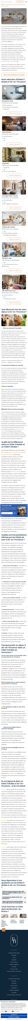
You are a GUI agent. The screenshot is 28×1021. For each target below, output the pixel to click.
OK (14, 513)
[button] (6, 506)
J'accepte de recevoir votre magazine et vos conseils (8, 516)
